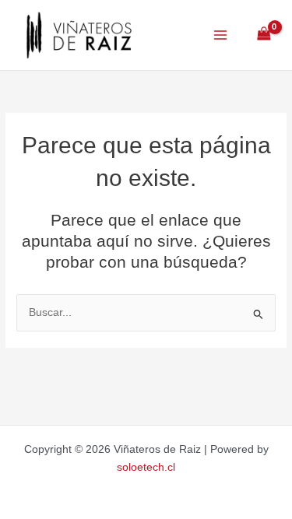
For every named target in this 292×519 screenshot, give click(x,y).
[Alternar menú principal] (220, 34)
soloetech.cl (146, 467)
